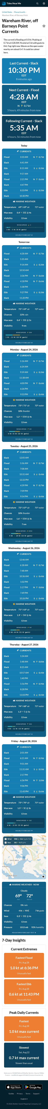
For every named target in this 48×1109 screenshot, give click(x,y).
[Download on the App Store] (14, 1087)
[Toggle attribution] (43, 876)
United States (7, 12)
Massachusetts (19, 12)
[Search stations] (37, 3)
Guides (11, 1094)
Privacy (20, 1094)
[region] (24, 857)
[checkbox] (18, 839)
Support (36, 1094)
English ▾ (24, 1099)
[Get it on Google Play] (33, 1087)
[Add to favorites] (44, 26)
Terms (28, 1094)
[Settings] (44, 3)
